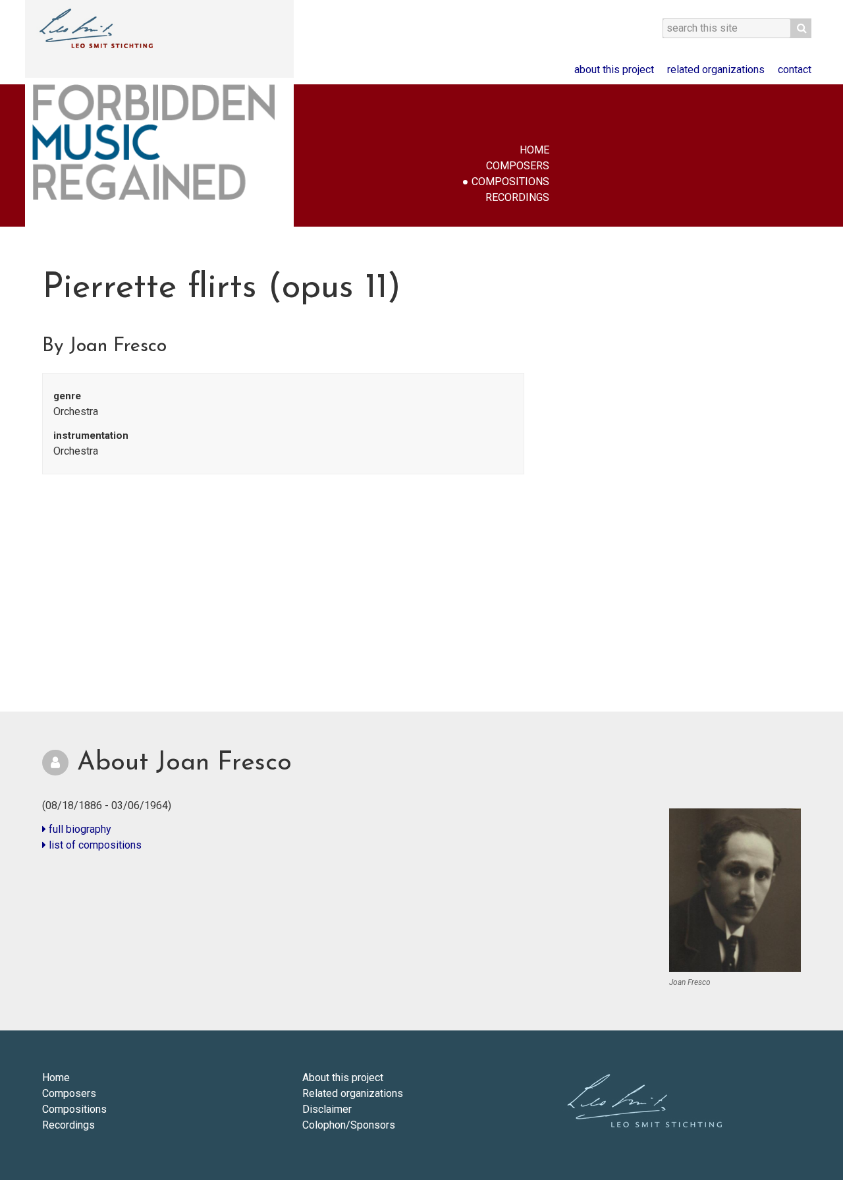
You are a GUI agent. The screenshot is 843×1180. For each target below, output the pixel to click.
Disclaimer (327, 1109)
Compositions (510, 181)
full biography (78, 829)
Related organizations (716, 69)
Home (534, 150)
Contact (794, 69)
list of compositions (94, 845)
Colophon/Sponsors (348, 1125)
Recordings (517, 197)
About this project (614, 69)
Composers (517, 165)
